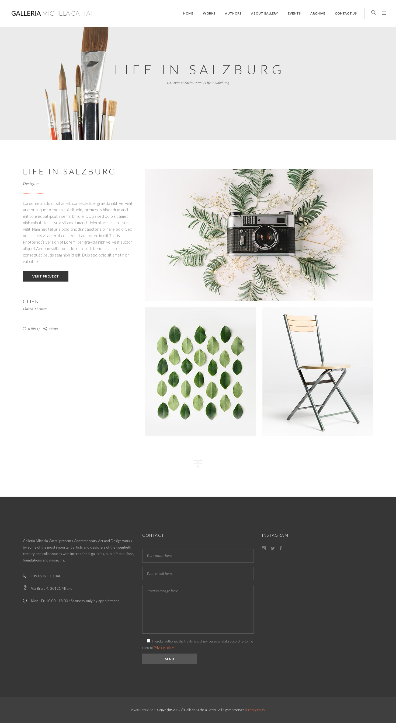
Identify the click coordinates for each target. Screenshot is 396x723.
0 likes (32, 329)
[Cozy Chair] (317, 371)
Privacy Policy (255, 710)
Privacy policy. (164, 647)
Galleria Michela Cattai (185, 83)
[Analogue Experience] (259, 235)
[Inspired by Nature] (200, 371)
